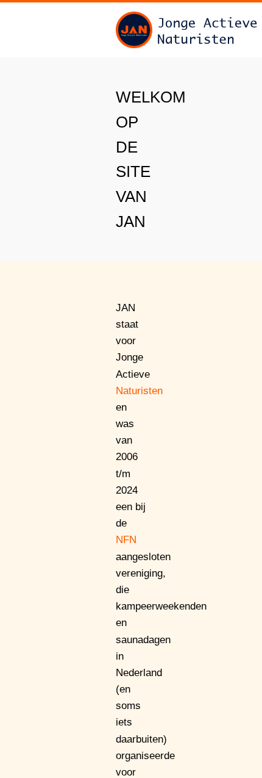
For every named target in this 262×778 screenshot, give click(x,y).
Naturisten (139, 391)
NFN (126, 540)
